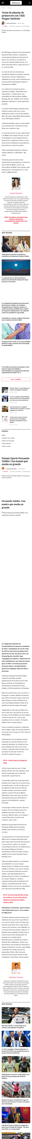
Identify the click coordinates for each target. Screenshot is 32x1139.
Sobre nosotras (6, 446)
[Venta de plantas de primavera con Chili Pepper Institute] (16, 39)
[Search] (29, 3)
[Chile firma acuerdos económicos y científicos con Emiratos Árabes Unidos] (16, 244)
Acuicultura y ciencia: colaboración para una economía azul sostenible (15, 319)
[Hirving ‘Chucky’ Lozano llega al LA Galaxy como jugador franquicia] (5, 390)
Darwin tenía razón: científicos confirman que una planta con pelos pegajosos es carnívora (20, 408)
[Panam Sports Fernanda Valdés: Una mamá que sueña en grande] (16, 484)
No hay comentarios (16, 26)
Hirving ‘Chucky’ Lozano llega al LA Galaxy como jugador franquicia (14, 1026)
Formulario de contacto (8, 438)
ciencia (5, 26)
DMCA (3, 435)
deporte (5, 471)
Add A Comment (16, 379)
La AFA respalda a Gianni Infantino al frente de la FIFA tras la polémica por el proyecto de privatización (20, 398)
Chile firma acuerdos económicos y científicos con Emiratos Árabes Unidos (15, 255)
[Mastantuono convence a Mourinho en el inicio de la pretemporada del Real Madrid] (16, 1064)
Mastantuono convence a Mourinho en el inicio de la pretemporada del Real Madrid (15, 1076)
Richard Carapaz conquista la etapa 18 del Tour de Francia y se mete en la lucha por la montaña (16, 1102)
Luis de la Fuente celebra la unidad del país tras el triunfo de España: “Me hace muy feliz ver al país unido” (15, 1127)
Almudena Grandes (12, 468)
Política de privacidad (8, 440)
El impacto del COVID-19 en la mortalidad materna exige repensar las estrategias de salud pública (16, 343)
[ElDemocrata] (16, 3)
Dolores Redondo (11, 23)
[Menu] (3, 3)
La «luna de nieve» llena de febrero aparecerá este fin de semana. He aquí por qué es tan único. (15, 280)
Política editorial (6, 443)
